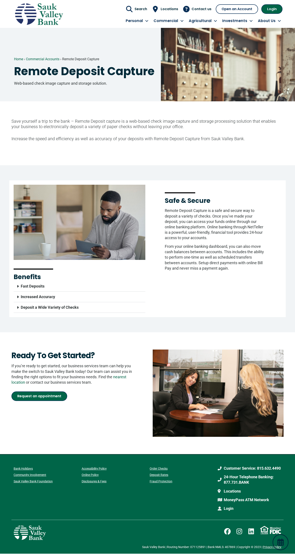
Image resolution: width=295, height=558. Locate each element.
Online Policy (90, 475)
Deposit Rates (159, 475)
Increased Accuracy (38, 296)
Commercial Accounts (42, 59)
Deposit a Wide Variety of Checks (50, 307)
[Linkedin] (251, 531)
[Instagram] (239, 531)
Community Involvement (30, 475)
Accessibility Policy (94, 468)
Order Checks (159, 468)
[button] (79, 286)
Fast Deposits (32, 286)
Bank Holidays (23, 468)
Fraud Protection (161, 481)
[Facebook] (227, 531)
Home (18, 59)
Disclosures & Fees (94, 481)
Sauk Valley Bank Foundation (33, 481)
